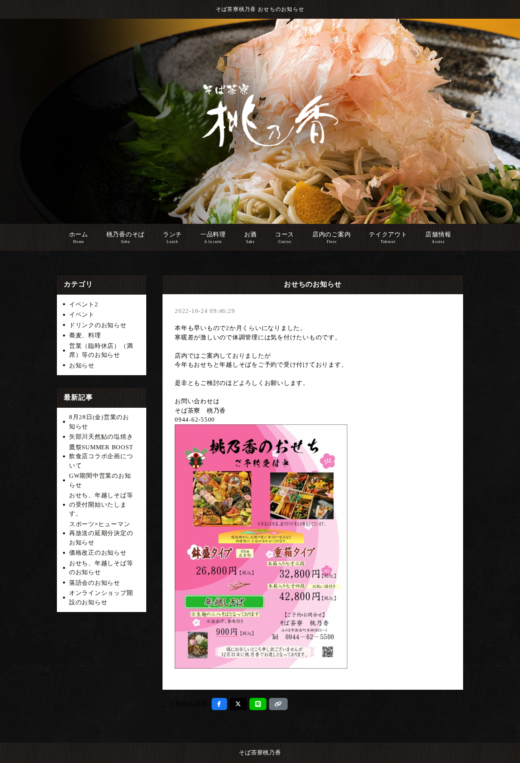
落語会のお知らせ (94, 582)
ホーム (78, 237)
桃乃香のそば (125, 237)
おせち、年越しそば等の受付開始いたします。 (101, 504)
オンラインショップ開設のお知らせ (101, 598)
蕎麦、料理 (85, 335)
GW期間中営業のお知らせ (100, 480)
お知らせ (82, 365)
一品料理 (213, 237)
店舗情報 (438, 237)
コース (284, 237)
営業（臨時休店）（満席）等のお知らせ (101, 351)
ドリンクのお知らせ (98, 325)
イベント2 (83, 304)
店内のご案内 (331, 237)
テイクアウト (388, 237)
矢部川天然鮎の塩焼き (101, 436)
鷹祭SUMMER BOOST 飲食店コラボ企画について (101, 456)
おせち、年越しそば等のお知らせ (101, 568)
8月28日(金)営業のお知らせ (99, 422)
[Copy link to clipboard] (278, 704)
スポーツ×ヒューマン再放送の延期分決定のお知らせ (101, 533)
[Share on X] (238, 704)
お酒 (250, 237)
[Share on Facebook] (219, 704)
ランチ (172, 237)
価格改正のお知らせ (98, 552)
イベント (82, 314)
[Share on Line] (258, 704)
